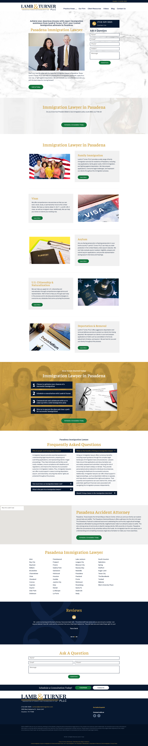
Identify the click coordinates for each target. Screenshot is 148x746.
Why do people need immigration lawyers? (46, 451)
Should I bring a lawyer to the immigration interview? (94, 493)
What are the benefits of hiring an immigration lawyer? (94, 451)
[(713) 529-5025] (94, 23)
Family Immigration (35, 743)
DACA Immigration (105, 743)
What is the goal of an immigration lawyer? (46, 489)
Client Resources (76, 741)
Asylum (42, 743)
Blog (82, 741)
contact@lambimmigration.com (42, 707)
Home (60, 741)
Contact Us (86, 741)
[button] (52, 451)
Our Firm (64, 741)
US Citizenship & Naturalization (82, 743)
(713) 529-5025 (122, 1)
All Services (69, 741)
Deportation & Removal (95, 743)
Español (115, 1)
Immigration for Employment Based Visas (53, 743)
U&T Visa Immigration (69, 743)
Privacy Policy (114, 743)
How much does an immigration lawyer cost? (47, 484)
